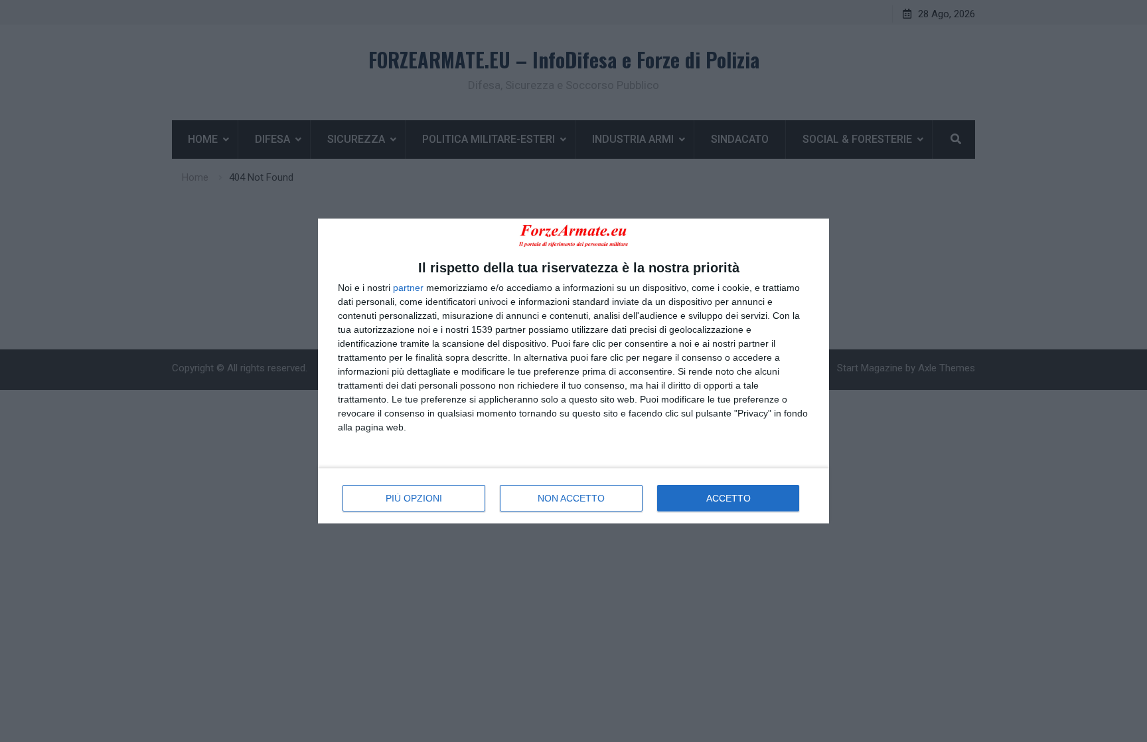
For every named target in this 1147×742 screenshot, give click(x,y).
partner (408, 287)
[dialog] (573, 371)
